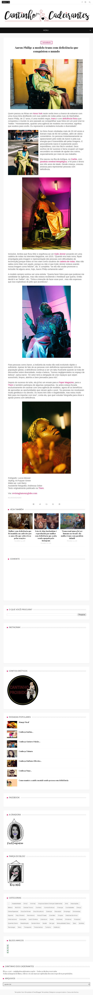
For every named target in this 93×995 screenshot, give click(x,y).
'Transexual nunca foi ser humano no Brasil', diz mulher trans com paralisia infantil (72, 534)
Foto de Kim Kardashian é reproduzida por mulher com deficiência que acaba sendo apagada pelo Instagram (46, 536)
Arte (66, 903)
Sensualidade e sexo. (63, 923)
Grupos (60, 915)
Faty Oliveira (20, 915)
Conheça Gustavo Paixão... (29, 741)
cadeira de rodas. (67, 261)
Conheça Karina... (26, 732)
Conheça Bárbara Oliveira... (30, 761)
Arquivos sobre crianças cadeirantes (50, 903)
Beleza (10, 907)
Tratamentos (38, 927)
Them (11, 385)
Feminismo (30, 915)
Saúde (45, 923)
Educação (58, 911)
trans (53, 118)
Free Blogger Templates (40, 992)
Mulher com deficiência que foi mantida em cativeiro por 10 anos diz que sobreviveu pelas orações (20, 534)
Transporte (27, 927)
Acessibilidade (16, 903)
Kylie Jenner (60, 254)
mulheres (59, 919)
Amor (25, 903)
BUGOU (18, 907)
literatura (43, 919)
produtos (77, 919)
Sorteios (81, 923)
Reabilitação (25, 923)
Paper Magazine (66, 382)
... (8, 903)
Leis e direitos (33, 919)
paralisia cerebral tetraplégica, (53, 162)
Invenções (23, 919)
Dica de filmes (26, 911)
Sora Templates (26, 992)
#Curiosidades (14, 497)
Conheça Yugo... (25, 771)
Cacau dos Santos (72, 992)
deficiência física (69, 118)
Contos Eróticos (49, 907)
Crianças (60, 907)
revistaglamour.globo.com (24, 493)
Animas (32, 903)
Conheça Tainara (26, 751)
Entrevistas (76, 911)
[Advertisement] (46, 580)
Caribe (74, 159)
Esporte (10, 915)
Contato (38, 907)
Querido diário (13, 923)
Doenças (49, 911)
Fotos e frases (41, 915)
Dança (79, 907)
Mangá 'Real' (24, 722)
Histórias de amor (72, 915)
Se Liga (51, 923)
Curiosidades (46, 42)
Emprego (67, 911)
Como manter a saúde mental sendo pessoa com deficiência (43, 780)
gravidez (52, 915)
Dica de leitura (38, 911)
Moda (52, 919)
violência (56, 927)
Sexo (74, 923)
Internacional (12, 919)
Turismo (48, 927)
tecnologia (11, 927)
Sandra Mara (35, 923)
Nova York (37, 113)
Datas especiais (13, 911)
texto (19, 927)
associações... (75, 903)
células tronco (28, 907)
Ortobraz (68, 919)
